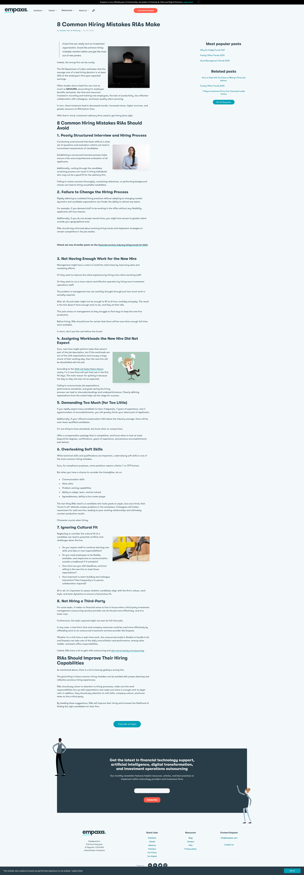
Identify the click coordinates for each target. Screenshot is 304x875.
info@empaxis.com (229, 838)
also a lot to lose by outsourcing (127, 650)
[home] (16, 10)
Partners (152, 849)
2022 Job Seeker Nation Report (89, 369)
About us (152, 845)
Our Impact (152, 856)
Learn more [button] (77, 871)
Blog (190, 838)
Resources (67, 10)
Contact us (229, 845)
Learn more (188, 2)
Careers (190, 842)
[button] (38, 11)
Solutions (152, 838)
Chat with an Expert (145, 10)
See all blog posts (223, 102)
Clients (152, 842)
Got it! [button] (292, 871)
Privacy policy (191, 849)
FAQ (190, 845)
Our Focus (152, 853)
